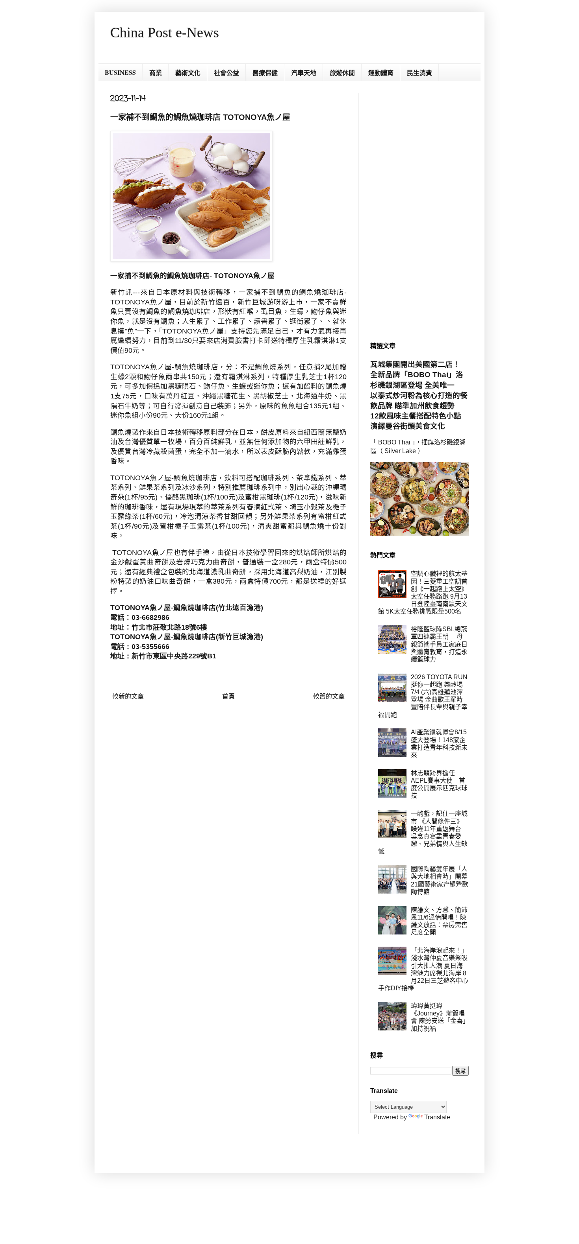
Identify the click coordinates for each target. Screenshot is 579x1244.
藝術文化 (187, 72)
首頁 (228, 696)
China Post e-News (164, 33)
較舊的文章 (329, 696)
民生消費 (419, 72)
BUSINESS (120, 72)
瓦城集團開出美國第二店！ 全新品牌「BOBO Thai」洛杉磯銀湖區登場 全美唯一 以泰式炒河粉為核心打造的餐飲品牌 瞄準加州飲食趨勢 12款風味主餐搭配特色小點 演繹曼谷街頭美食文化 (419, 395)
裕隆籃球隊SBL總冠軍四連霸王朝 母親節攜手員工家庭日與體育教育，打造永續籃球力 (439, 644)
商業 (155, 72)
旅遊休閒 (342, 72)
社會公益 (226, 72)
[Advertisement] (419, 211)
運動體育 (380, 72)
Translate (437, 1117)
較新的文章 (128, 696)
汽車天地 (303, 72)
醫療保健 (265, 72)
